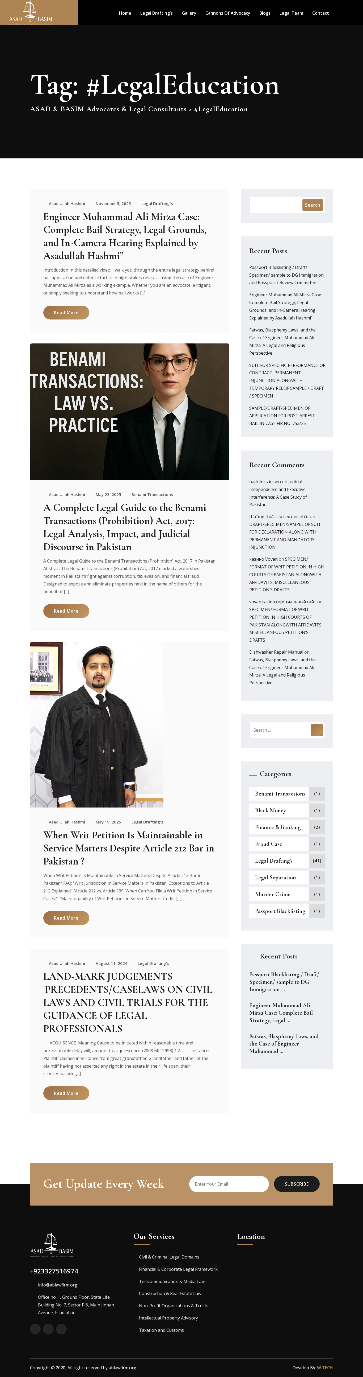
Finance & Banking (278, 827)
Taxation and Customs (161, 1330)
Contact (320, 13)
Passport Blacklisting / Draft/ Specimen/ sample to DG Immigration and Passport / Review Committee (286, 275)
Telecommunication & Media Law (172, 1281)
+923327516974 (54, 1271)
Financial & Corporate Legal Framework (178, 1269)
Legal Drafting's (157, 203)
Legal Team (291, 13)
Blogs (265, 13)
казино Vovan (263, 559)
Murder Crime (272, 894)
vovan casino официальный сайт (282, 602)
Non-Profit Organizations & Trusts (173, 1306)
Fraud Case (268, 844)
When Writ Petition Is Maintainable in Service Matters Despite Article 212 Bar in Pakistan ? (128, 848)
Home (125, 13)
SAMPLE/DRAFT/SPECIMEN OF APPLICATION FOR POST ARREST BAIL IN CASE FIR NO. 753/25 (282, 416)
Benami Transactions (152, 494)
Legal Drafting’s (156, 13)
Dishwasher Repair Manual (276, 652)
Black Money (270, 810)
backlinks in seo (265, 482)
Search (312, 205)
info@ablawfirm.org (57, 1285)
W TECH (325, 1368)
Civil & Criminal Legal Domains (169, 1257)
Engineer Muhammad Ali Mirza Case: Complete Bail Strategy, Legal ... (281, 1013)
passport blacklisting (280, 911)
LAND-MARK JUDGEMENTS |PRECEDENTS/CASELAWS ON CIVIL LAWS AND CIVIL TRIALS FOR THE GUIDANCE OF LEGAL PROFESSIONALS (127, 1002)
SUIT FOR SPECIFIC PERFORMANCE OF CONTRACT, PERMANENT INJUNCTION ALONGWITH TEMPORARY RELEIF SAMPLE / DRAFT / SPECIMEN (287, 380)
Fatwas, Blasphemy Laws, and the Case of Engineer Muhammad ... (284, 1044)
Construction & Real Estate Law (170, 1293)
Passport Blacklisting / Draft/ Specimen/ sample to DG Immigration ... (284, 982)
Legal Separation (275, 877)
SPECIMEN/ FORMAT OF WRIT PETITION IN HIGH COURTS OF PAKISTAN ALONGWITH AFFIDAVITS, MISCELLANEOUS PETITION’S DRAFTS (286, 574)
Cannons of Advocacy (227, 13)
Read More (66, 312)
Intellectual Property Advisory (168, 1318)
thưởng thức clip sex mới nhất (279, 516)
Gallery (189, 13)
